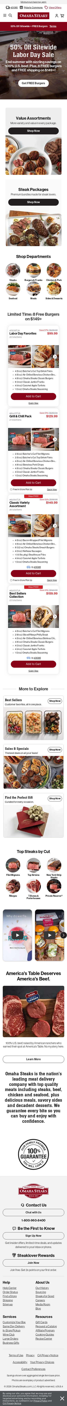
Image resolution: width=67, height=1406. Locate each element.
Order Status (10, 1292)
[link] (33, 2)
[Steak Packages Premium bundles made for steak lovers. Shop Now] (33, 212)
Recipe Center (44, 1338)
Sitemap (8, 1304)
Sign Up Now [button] (33, 1235)
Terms (53, 26)
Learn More (33, 1059)
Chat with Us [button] (33, 1212)
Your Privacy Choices (42, 1362)
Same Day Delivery (14, 1326)
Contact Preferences (33, 1369)
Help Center (10, 1287)
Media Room (43, 1304)
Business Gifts (11, 1342)
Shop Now (33, 130)
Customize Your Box (14, 1322)
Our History (42, 1287)
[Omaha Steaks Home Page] (33, 15)
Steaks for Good (45, 1296)
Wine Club (8, 1334)
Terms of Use (16, 1355)
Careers (40, 1300)
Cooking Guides (45, 1334)
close (62, 1398)
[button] (52, 7)
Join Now (33, 1262)
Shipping (8, 1300)
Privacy (30, 1355)
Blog (38, 1308)
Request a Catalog (46, 1326)
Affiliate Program (45, 1330)
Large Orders (10, 1338)
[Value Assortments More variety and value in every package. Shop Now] (33, 141)
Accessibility (20, 1362)
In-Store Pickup (11, 1330)
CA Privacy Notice (47, 1355)
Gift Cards (41, 1322)
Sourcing (41, 1292)
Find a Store (10, 1296)
